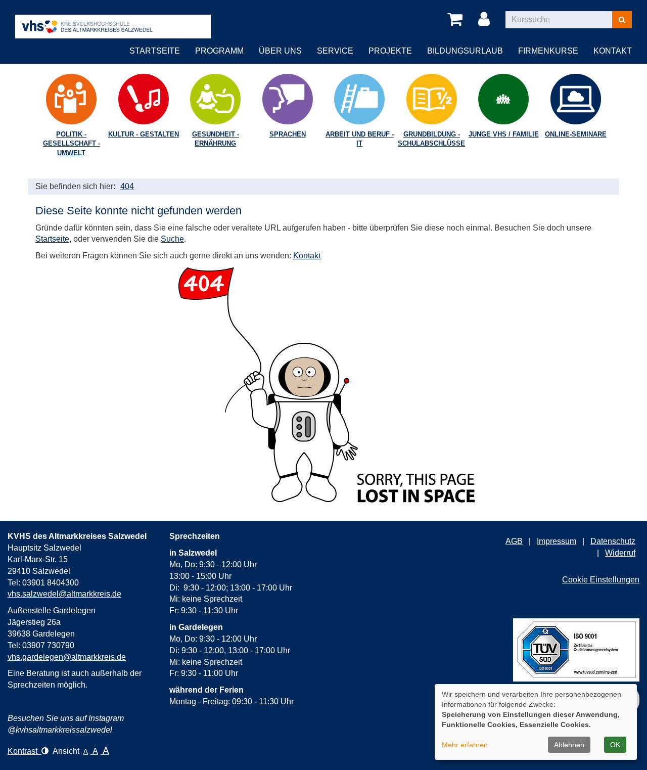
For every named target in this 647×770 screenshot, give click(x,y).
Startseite (154, 51)
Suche (172, 239)
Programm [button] (219, 51)
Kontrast (24, 751)
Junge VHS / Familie (504, 134)
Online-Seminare (576, 134)
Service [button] (335, 51)
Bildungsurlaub (465, 51)
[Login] (485, 19)
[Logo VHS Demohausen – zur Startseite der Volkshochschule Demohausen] (113, 18)
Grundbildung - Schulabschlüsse (431, 139)
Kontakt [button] (612, 51)
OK (615, 745)
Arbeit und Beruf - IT (360, 139)
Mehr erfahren (465, 745)
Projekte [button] (390, 51)
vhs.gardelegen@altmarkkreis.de (67, 657)
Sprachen (287, 134)
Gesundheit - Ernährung (215, 139)
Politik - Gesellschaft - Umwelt (71, 143)
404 (127, 186)
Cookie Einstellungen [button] (600, 579)
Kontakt (306, 255)
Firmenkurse (548, 51)
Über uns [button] (280, 51)
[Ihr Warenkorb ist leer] (456, 19)
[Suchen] (622, 19)
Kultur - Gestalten (143, 134)
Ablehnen (569, 745)
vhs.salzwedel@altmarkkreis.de (64, 594)
